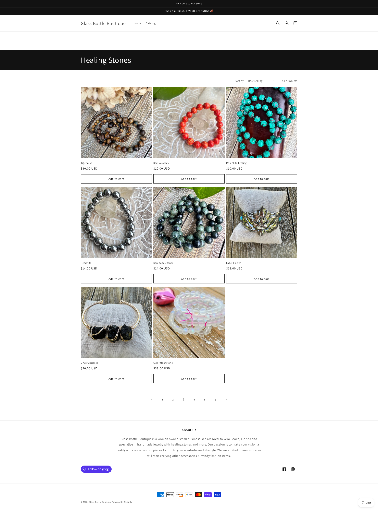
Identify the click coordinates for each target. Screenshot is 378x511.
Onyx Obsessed (89, 362)
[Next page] (226, 399)
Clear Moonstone (163, 362)
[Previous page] (151, 399)
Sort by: (239, 81)
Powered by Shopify (122, 502)
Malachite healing (236, 163)
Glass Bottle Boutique (100, 502)
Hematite (86, 263)
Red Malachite (161, 163)
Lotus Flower (233, 263)
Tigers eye (86, 163)
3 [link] (184, 399)
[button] (278, 23)
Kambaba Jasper (163, 263)
